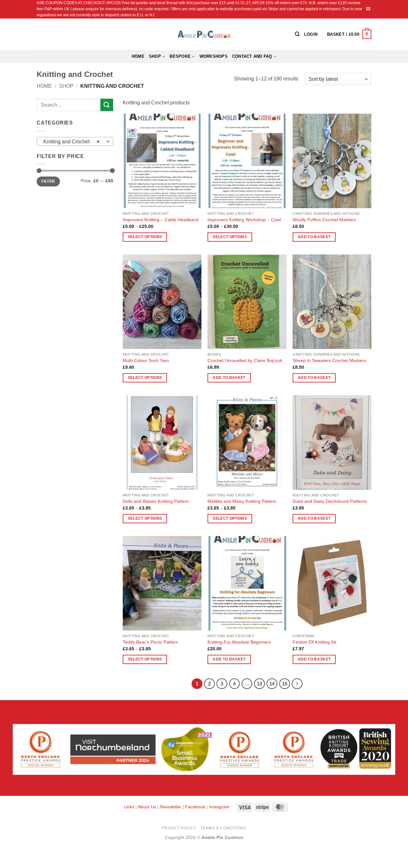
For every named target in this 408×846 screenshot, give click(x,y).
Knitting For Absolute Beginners (239, 642)
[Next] (297, 683)
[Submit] (106, 105)
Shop (155, 56)
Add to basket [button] (314, 237)
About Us (147, 806)
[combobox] (75, 141)
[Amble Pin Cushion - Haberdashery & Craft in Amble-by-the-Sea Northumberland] (204, 34)
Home (138, 56)
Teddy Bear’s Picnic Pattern (150, 642)
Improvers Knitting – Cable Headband (161, 219)
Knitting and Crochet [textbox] (71, 141)
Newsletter (171, 806)
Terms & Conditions (223, 828)
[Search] (297, 34)
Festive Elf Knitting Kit (314, 642)
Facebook (195, 806)
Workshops (214, 56)
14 (271, 683)
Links (129, 806)
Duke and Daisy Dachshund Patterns (330, 501)
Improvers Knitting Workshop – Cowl (244, 219)
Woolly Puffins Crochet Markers (324, 219)
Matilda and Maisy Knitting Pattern (242, 501)
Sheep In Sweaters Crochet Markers (329, 360)
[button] (349, 34)
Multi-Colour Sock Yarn (146, 360)
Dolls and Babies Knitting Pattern (156, 501)
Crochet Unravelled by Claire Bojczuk (245, 360)
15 (284, 683)
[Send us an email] (368, 9)
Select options (145, 237)
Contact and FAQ (252, 56)
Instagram (219, 806)
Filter (48, 181)
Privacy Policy (179, 828)
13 (259, 683)
